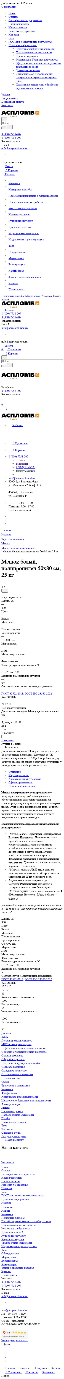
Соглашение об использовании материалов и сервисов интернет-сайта (36, 77)
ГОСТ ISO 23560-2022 (38, 693)
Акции (5, 1210)
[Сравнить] (4, 591)
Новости (14, 34)
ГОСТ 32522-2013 (12, 693)
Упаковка (7, 1214)
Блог (11, 38)
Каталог (6, 1202)
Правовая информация (23, 45)
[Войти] (3, 401)
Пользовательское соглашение (34, 52)
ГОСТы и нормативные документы (30, 41)
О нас (12, 13)
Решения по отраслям (22, 31)
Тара (4, 1250)
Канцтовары (9, 1264)
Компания (7, 1162)
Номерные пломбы (13, 1217)
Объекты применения (22, 786)
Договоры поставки (28, 70)
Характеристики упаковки (25, 779)
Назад (21, 460)
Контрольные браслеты (15, 1228)
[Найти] (10, 127)
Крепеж (6, 1271)
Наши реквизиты (19, 24)
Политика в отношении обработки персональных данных (37, 86)
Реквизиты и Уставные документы (37, 59)
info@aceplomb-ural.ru (14, 148)
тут (57, 758)
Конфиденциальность (14, 1340)
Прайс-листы (9, 1275)
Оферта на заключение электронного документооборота (38, 64)
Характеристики (19, 775)
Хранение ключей (12, 1232)
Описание (15, 771)
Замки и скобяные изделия (17, 1267)
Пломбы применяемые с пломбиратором (26, 1221)
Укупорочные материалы (16, 1242)
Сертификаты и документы (25, 20)
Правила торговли (27, 56)
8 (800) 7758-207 (11, 134)
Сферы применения (21, 782)
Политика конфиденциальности (35, 49)
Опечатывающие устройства (18, 1225)
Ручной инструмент (13, 1235)
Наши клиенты (18, 27)
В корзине (7, 740)
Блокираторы (9, 1260)
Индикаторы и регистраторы (19, 1246)
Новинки (7, 1207)
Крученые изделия (12, 1239)
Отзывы (13, 16)
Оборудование (10, 1253)
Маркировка (9, 1257)
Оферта (5, 1344)
